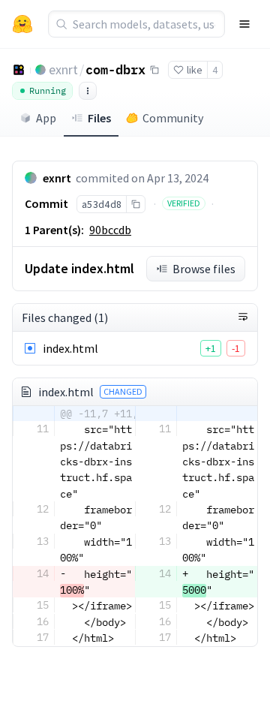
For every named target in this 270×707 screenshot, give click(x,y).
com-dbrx (116, 69)
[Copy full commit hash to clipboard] (135, 204)
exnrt (63, 69)
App (46, 117)
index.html (70, 348)
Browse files (204, 268)
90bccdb (110, 229)
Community (172, 117)
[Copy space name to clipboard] (154, 69)
